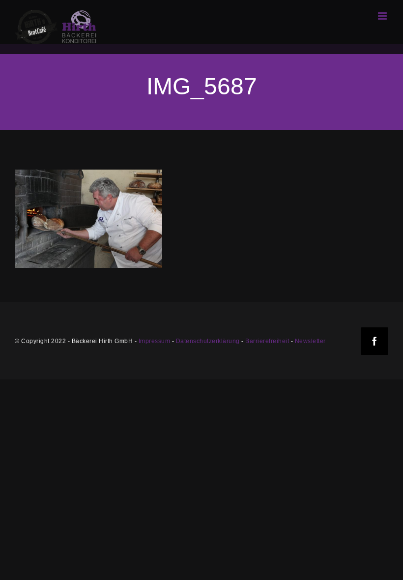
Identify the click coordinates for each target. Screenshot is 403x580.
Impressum (155, 341)
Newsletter (310, 341)
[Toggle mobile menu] (383, 16)
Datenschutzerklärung (208, 341)
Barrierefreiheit (267, 341)
